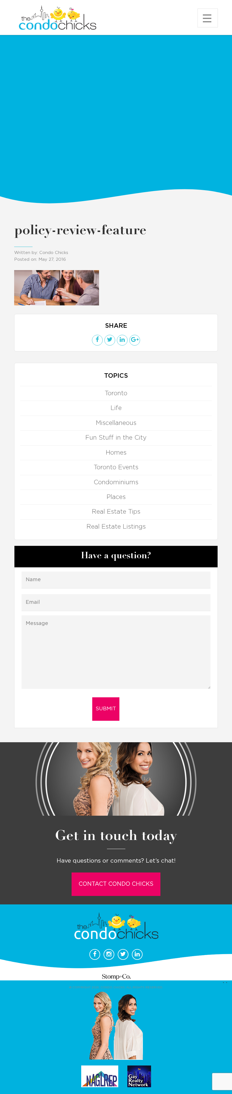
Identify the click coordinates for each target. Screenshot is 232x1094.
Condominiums (116, 482)
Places (116, 497)
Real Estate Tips (116, 512)
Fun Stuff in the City (116, 438)
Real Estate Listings (116, 527)
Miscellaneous (116, 423)
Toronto (116, 393)
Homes (116, 453)
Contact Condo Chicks (116, 884)
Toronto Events (116, 467)
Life (116, 408)
